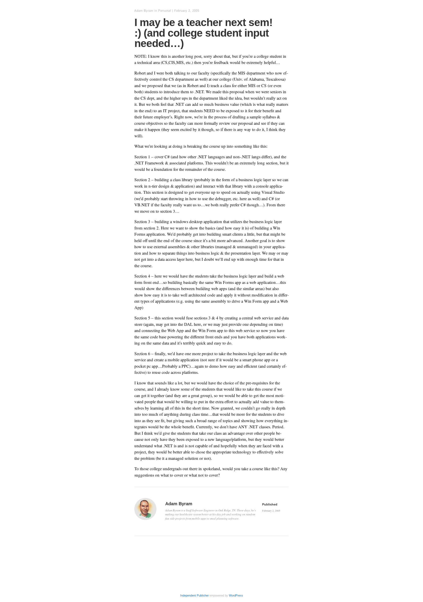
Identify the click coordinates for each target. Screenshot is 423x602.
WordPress (236, 595)
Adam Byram (143, 10)
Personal (164, 10)
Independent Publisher (194, 595)
